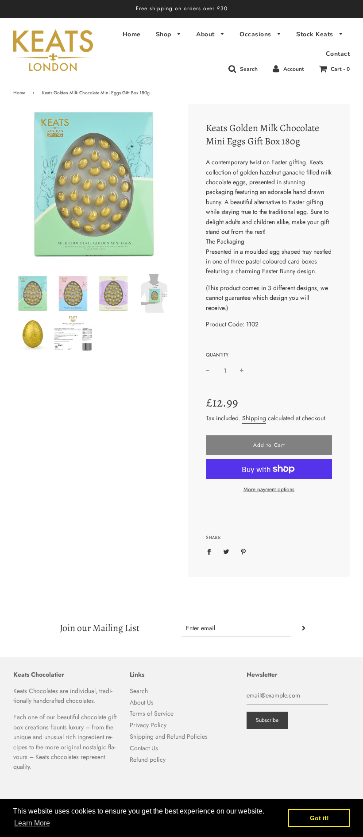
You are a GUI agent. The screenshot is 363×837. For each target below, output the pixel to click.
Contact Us (144, 748)
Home (132, 34)
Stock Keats (315, 34)
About (206, 34)
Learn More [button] (32, 823)
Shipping (254, 418)
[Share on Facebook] (211, 551)
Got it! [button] (319, 818)
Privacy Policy (148, 725)
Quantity (217, 354)
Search (139, 690)
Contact (338, 54)
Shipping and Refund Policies (169, 736)
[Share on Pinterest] (243, 551)
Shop (165, 34)
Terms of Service (152, 713)
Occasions (256, 34)
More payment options (268, 489)
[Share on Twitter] (226, 551)
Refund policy (148, 759)
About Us (142, 702)
